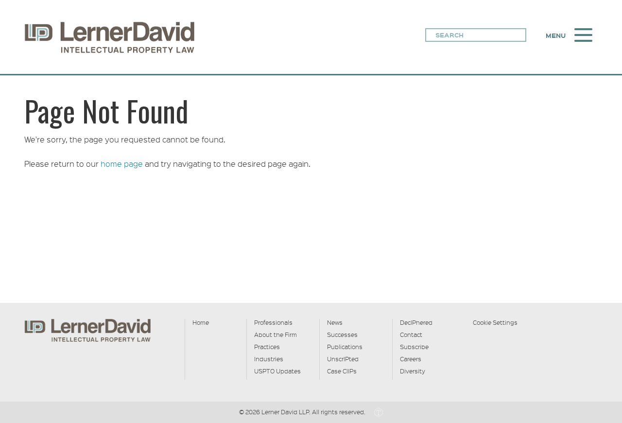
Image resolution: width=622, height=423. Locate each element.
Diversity (412, 371)
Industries (268, 359)
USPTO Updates (277, 371)
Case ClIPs (342, 371)
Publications (345, 347)
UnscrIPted (343, 359)
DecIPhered (416, 322)
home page (122, 164)
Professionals (273, 322)
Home (200, 322)
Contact (411, 334)
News (335, 322)
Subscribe (414, 347)
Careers (410, 359)
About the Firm (275, 334)
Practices (267, 347)
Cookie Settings (495, 322)
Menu (556, 35)
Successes (342, 334)
